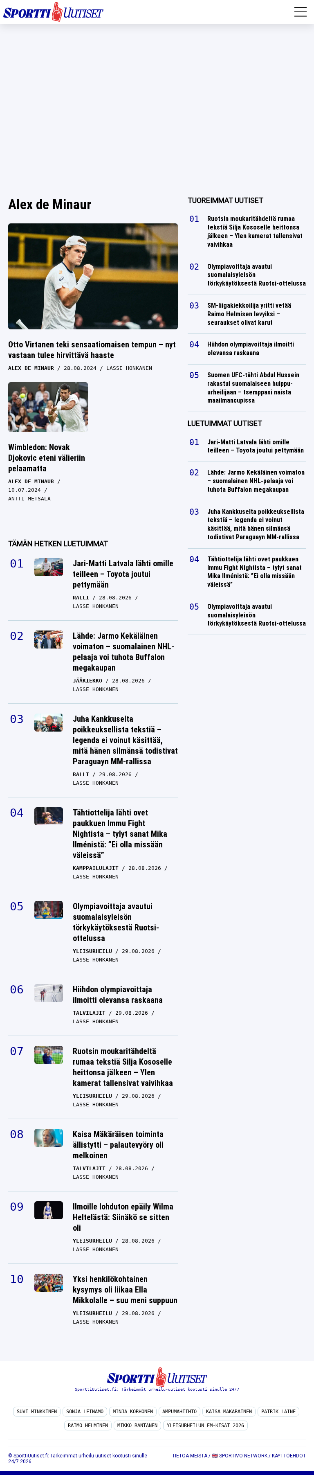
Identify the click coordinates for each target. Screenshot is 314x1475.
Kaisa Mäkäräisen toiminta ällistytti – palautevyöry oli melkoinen (118, 1144)
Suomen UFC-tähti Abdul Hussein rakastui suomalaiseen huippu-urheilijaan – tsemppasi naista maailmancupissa (253, 387)
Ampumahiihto (179, 1411)
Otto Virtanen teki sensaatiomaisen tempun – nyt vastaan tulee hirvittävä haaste (92, 350)
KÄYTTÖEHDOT (289, 1456)
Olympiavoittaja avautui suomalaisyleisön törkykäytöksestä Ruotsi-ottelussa (116, 922)
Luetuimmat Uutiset (225, 423)
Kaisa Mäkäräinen (229, 1411)
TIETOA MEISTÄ (189, 1456)
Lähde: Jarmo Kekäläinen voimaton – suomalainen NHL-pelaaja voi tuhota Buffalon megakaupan (123, 652)
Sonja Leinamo (84, 1411)
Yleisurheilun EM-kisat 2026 (205, 1425)
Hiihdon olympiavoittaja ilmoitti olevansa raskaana (118, 994)
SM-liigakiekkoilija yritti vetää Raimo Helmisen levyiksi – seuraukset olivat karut (249, 314)
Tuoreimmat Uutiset (225, 200)
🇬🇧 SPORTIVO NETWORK (239, 1456)
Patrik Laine (278, 1411)
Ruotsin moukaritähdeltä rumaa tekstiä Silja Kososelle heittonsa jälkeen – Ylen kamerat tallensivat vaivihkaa (123, 1067)
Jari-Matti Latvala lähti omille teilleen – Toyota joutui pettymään (123, 574)
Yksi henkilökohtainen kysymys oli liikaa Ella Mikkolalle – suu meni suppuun (125, 1289)
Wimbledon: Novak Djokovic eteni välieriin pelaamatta (46, 457)
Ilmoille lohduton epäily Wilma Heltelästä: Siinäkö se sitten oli (123, 1217)
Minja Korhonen (133, 1411)
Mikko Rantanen (137, 1425)
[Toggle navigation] (300, 12)
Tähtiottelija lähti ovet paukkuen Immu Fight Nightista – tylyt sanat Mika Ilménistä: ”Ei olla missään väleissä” (120, 834)
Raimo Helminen (88, 1425)
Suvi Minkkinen (37, 1411)
